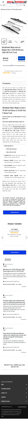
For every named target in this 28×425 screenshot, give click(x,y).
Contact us (4, 393)
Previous (3, 237)
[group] (14, 277)
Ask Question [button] (15, 252)
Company (3, 397)
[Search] (17, 4)
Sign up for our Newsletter (6, 381)
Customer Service (5, 389)
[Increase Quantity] (17, 58)
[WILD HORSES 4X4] (16, 2)
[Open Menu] (3, 2)
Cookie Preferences (22, 406)
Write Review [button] (15, 212)
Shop (2, 384)
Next (25, 237)
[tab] (8, 259)
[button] (14, 25)
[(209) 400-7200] (1, 5)
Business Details (5, 401)
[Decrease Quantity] (12, 58)
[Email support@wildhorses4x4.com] (4, 5)
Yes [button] (17, 284)
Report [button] (19, 284)
